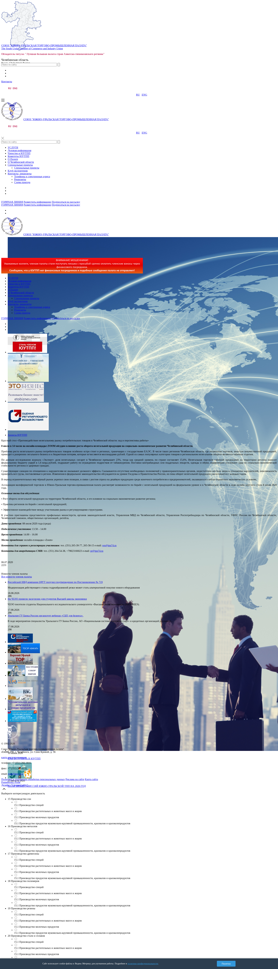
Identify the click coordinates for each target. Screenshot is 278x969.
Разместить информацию (37, 202)
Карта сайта (91, 779)
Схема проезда (22, 182)
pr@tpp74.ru (96, 551)
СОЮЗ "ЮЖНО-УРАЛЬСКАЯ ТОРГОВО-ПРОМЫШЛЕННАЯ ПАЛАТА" (44, 45)
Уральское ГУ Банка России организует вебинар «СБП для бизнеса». (45, 615)
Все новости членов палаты (16, 576)
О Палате (13, 159)
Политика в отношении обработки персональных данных (33, 779)
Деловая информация (19, 150)
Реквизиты (20, 179)
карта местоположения (13, 757)
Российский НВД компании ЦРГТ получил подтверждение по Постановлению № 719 (55, 582)
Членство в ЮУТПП (19, 153)
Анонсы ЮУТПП (17, 435)
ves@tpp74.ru (109, 545)
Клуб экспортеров (18, 170)
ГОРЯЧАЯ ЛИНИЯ (12, 202)
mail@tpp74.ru (15, 773)
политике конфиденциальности (143, 963)
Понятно (226, 963)
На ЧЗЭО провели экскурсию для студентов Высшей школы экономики (47, 598)
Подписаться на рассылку (66, 202)
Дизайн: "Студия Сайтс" (14, 785)
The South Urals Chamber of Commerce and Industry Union (32, 48)
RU (138, 94)
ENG (144, 94)
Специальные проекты (20, 165)
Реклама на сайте (74, 779)
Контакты (6, 81)
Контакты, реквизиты (20, 173)
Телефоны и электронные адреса (32, 176)
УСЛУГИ (13, 147)
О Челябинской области (21, 162)
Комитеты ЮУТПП (18, 156)
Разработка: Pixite (10, 782)
